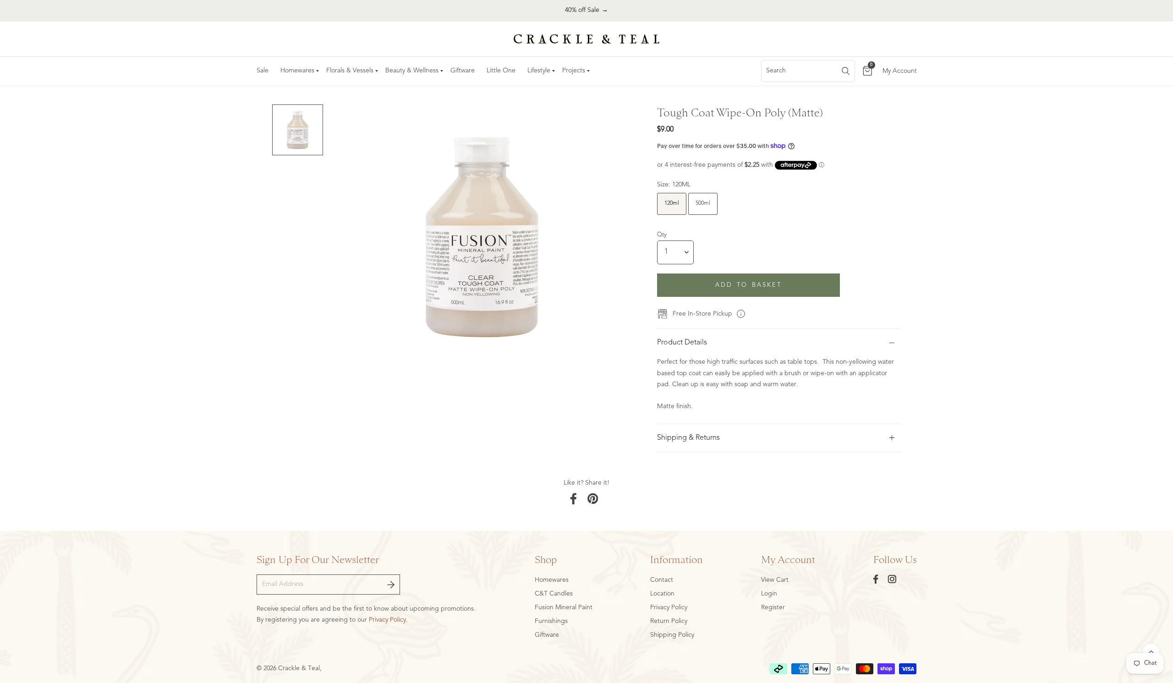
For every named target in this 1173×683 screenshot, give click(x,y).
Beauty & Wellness (412, 70)
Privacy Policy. (388, 620)
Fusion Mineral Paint (563, 607)
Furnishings (551, 621)
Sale (263, 70)
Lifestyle (538, 70)
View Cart (775, 580)
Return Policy (668, 621)
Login (769, 593)
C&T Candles (554, 593)
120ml (671, 203)
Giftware (462, 70)
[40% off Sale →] (586, 10)
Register (773, 607)
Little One (501, 70)
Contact (661, 580)
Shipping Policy (672, 635)
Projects (573, 70)
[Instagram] (892, 579)
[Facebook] (875, 579)
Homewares (297, 70)
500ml (703, 203)
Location (662, 593)
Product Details (682, 342)
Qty (662, 235)
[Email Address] (391, 584)
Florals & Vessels (349, 70)
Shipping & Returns (688, 438)
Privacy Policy (668, 607)
